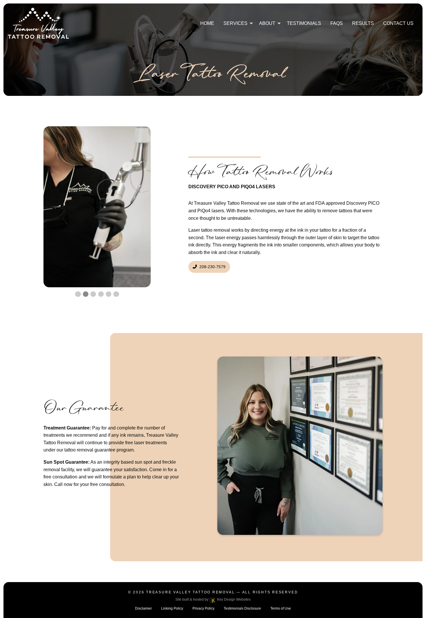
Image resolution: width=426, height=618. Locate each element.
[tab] (97, 206)
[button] (78, 294)
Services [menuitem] (235, 23)
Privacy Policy (203, 608)
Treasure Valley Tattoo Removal (190, 592)
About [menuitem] (267, 23)
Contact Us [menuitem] (398, 23)
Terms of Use (280, 608)
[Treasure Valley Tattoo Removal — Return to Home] (38, 23)
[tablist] (97, 206)
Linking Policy (172, 608)
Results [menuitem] (363, 23)
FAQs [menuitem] (336, 23)
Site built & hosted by (212, 599)
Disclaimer (143, 608)
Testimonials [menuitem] (304, 23)
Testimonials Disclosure (242, 608)
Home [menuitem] (207, 23)
